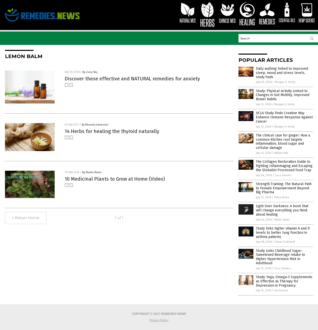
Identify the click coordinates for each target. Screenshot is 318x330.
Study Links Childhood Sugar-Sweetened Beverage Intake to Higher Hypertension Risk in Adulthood (280, 257)
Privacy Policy (159, 320)
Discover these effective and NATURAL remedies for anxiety (132, 79)
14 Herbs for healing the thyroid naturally (112, 131)
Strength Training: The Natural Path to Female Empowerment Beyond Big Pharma (284, 188)
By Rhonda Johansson (95, 124)
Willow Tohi (281, 153)
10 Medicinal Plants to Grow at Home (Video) (115, 179)
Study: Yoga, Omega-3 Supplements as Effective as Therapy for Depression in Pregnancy (284, 281)
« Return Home (25, 218)
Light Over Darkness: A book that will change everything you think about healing (282, 210)
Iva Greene (281, 290)
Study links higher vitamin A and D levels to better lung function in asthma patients (283, 232)
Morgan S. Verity (285, 82)
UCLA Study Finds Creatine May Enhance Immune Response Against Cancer (284, 117)
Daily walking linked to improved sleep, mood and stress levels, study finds (282, 72)
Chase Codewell (285, 241)
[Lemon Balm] (42, 21)
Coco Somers (283, 175)
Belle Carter (282, 219)
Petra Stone (281, 197)
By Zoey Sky (89, 72)
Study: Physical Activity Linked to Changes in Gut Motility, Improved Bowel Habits (282, 95)
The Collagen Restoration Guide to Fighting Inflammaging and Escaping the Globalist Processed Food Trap (284, 166)
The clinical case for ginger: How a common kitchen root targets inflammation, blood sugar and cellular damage (283, 141)
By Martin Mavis (91, 172)
